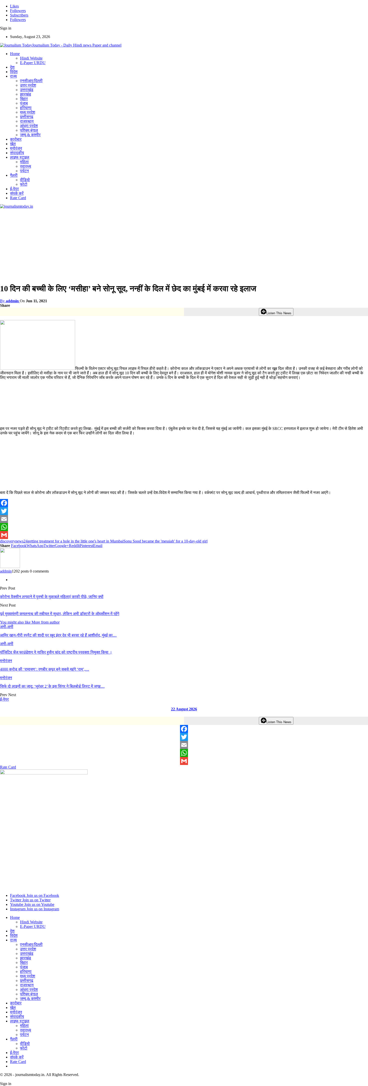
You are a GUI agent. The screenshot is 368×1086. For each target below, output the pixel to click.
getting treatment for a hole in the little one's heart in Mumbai (75, 541)
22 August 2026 (184, 709)
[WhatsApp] (184, 527)
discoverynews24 (14, 541)
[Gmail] (184, 535)
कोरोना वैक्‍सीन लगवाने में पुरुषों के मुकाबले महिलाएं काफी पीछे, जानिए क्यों (51, 597)
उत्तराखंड (26, 90)
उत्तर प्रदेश (28, 85)
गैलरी (14, 175)
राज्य (13, 76)
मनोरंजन (16, 148)
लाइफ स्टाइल (19, 157)
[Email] (184, 519)
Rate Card (18, 198)
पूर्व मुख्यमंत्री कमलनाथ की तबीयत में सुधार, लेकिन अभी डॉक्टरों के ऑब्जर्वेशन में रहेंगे (59, 614)
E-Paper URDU (33, 63)
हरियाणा (26, 108)
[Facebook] (184, 503)
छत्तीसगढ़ (26, 117)
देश (12, 67)
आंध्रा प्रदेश (29, 126)
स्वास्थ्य (25, 166)
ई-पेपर (14, 189)
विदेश (14, 72)
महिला (24, 162)
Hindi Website (31, 58)
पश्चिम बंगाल (29, 130)
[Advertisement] (150, 244)
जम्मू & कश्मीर (30, 135)
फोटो (23, 184)
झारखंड (25, 94)
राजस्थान (27, 121)
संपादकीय (17, 153)
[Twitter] (184, 511)
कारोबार (16, 139)
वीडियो (25, 180)
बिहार (24, 99)
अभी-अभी (6, 627)
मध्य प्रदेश (27, 112)
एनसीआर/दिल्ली (31, 81)
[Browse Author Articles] (10, 567)
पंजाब (24, 103)
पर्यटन (24, 171)
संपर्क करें (17, 193)
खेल (13, 144)
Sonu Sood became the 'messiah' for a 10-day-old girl (165, 541)
